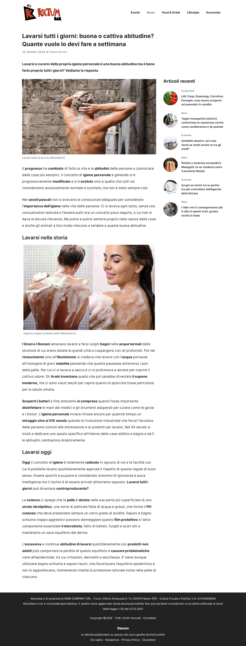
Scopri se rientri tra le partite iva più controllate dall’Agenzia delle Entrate (201, 189)
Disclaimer (149, 639)
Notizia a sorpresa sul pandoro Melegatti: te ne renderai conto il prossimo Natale (201, 167)
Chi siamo (96, 639)
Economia (213, 12)
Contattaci (149, 618)
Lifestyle (193, 12)
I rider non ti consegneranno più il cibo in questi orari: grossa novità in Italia (202, 211)
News (151, 12)
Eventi (135, 12)
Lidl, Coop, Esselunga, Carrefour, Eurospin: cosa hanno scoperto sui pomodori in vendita (202, 100)
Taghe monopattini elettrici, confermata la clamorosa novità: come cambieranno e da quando (202, 122)
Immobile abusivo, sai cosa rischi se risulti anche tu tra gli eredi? (201, 145)
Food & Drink (171, 12)
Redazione (112, 639)
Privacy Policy (131, 639)
